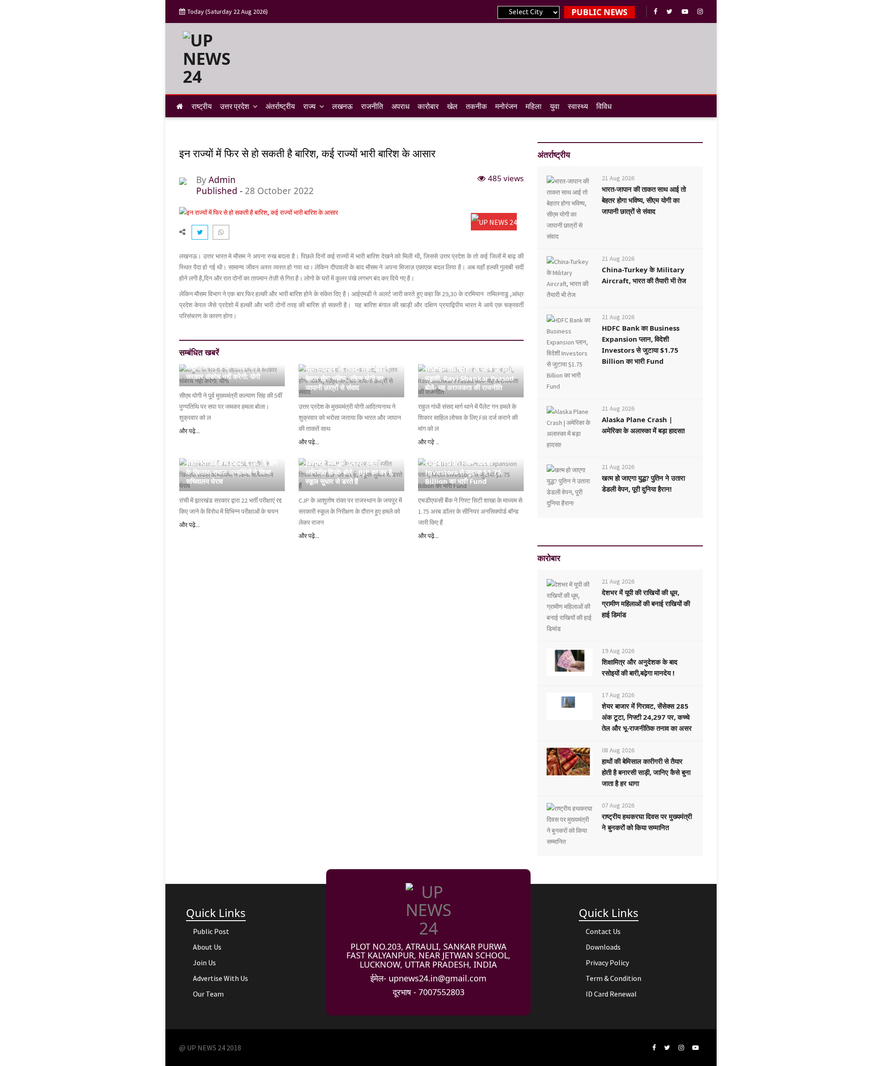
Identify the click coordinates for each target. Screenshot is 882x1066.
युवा (555, 106)
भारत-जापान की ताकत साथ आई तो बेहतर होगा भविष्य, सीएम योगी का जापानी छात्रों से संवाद (347, 378)
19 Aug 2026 (618, 651)
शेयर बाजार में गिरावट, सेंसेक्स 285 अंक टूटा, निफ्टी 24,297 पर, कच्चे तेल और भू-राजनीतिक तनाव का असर (647, 717)
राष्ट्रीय (202, 106)
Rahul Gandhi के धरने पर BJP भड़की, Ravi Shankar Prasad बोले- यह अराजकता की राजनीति (469, 378)
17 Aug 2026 (618, 695)
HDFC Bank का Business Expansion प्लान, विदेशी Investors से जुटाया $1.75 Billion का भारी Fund (464, 467)
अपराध (400, 106)
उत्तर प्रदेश (235, 106)
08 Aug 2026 (618, 750)
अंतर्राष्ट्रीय (280, 106)
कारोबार (428, 106)
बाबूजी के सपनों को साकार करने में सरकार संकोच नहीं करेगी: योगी (227, 371)
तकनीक (476, 106)
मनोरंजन (506, 106)
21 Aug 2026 (202, 357)
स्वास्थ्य (578, 106)
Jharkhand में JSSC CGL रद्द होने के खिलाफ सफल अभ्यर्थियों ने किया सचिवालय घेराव (231, 472)
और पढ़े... (189, 431)
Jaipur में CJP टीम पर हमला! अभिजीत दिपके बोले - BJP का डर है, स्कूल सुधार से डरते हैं (349, 472)
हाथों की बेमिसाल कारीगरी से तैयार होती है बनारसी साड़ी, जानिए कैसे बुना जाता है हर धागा (646, 772)
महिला (534, 106)
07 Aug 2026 (618, 805)
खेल (452, 106)
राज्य (310, 106)
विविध (603, 106)
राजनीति (372, 106)
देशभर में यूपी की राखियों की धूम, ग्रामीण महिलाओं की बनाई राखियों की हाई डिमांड (646, 603)
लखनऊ (342, 106)
